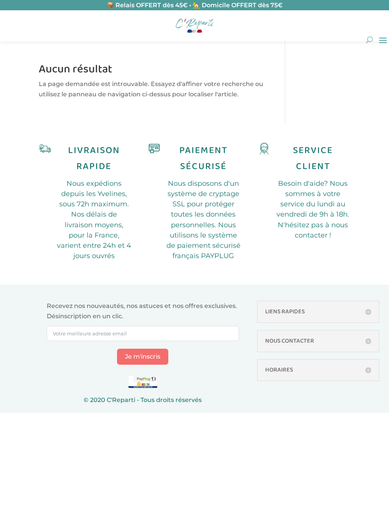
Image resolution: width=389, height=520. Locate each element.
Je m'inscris (142, 356)
